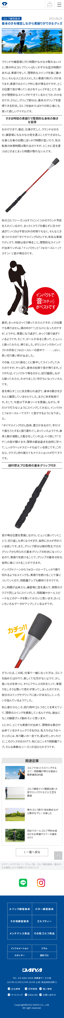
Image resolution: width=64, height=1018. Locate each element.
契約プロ (44, 955)
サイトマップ (17, 994)
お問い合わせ (49, 994)
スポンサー (20, 955)
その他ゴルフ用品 (44, 933)
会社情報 (15, 988)
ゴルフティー (44, 921)
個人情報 (47, 988)
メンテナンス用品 (20, 933)
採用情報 (32, 988)
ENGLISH (33, 994)
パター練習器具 (44, 909)
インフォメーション (20, 948)
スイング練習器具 (19, 909)
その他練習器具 (19, 921)
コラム (44, 948)
